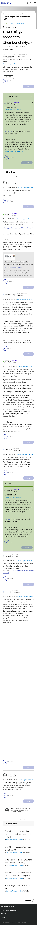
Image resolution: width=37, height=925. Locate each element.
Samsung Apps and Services (11, 64)
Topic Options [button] (30, 18)
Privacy (3, 914)
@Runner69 (8, 131)
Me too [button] (8, 77)
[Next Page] (15, 176)
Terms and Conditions (9, 910)
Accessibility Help (7, 907)
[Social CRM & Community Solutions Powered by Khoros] (29, 900)
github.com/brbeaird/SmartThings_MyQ (13, 267)
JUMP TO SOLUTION (17, 24)
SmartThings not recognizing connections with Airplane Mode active (18, 834)
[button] (30, 55)
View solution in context (12, 151)
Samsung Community (10, 14)
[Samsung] (6, 3)
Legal (3, 917)
